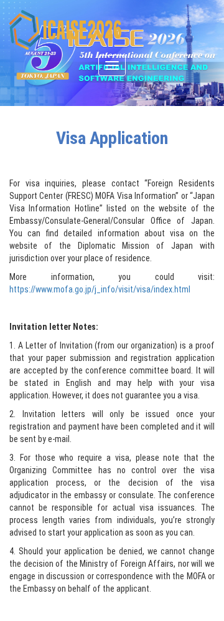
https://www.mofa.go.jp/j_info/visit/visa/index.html (99, 289)
